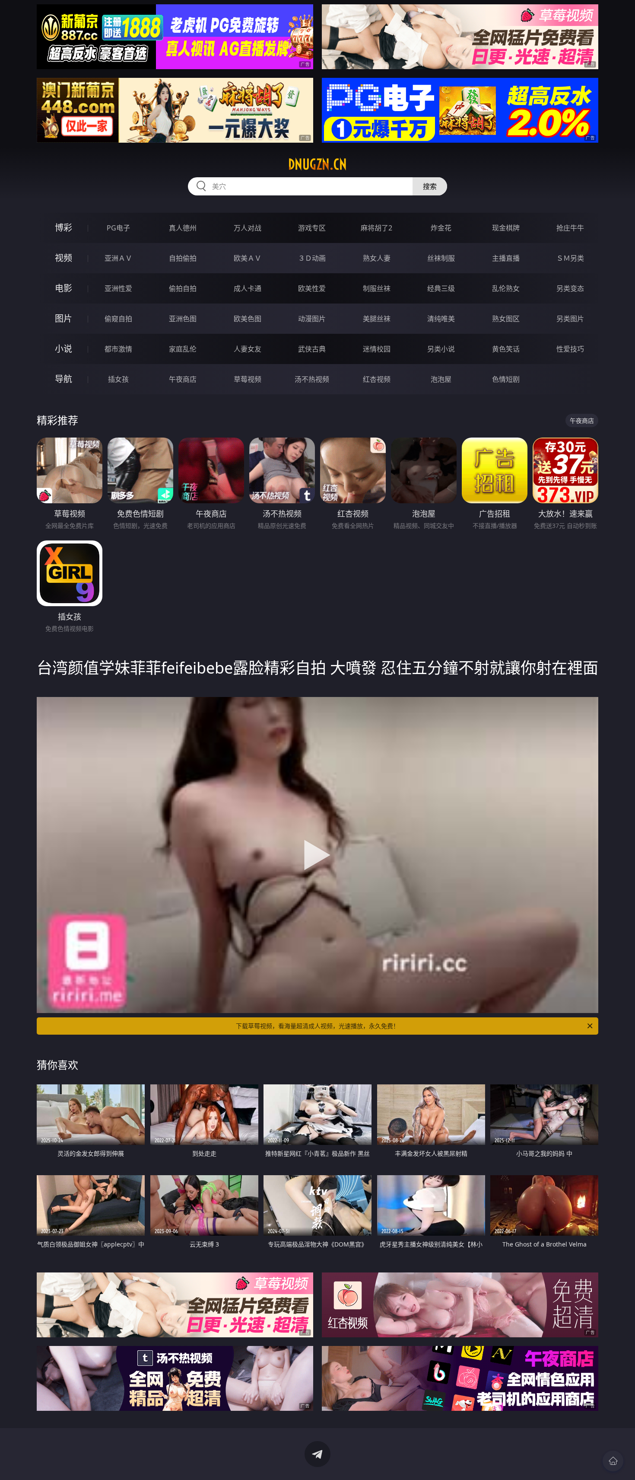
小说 (63, 349)
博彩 (63, 227)
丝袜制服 (441, 258)
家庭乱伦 (183, 349)
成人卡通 (247, 288)
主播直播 (506, 258)
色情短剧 (506, 379)
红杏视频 (377, 379)
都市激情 (118, 349)
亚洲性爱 (118, 288)
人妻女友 (247, 349)
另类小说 (441, 349)
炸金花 (441, 228)
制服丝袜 (377, 288)
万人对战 (247, 228)
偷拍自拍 (183, 288)
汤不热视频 (312, 379)
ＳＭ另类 (570, 258)
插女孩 (118, 379)
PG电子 (118, 228)
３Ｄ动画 (312, 258)
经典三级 (441, 288)
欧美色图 (247, 318)
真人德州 (183, 228)
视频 (63, 258)
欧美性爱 (312, 288)
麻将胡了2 (376, 228)
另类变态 (570, 288)
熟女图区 (506, 318)
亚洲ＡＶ (118, 258)
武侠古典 (312, 349)
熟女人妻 (377, 258)
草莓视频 (247, 379)
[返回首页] (613, 1461)
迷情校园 (377, 349)
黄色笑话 (506, 349)
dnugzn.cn (317, 164)
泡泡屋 (441, 379)
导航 (63, 379)
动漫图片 (312, 318)
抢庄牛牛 (570, 228)
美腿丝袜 (377, 318)
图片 (63, 318)
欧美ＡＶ (247, 258)
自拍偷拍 (183, 258)
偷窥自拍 (118, 318)
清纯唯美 (441, 318)
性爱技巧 (570, 349)
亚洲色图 (183, 318)
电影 (63, 288)
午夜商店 (183, 379)
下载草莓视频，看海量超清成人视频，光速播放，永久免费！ (317, 1026)
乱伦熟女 (506, 288)
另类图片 (570, 318)
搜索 (430, 186)
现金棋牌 (506, 228)
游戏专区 (312, 228)
